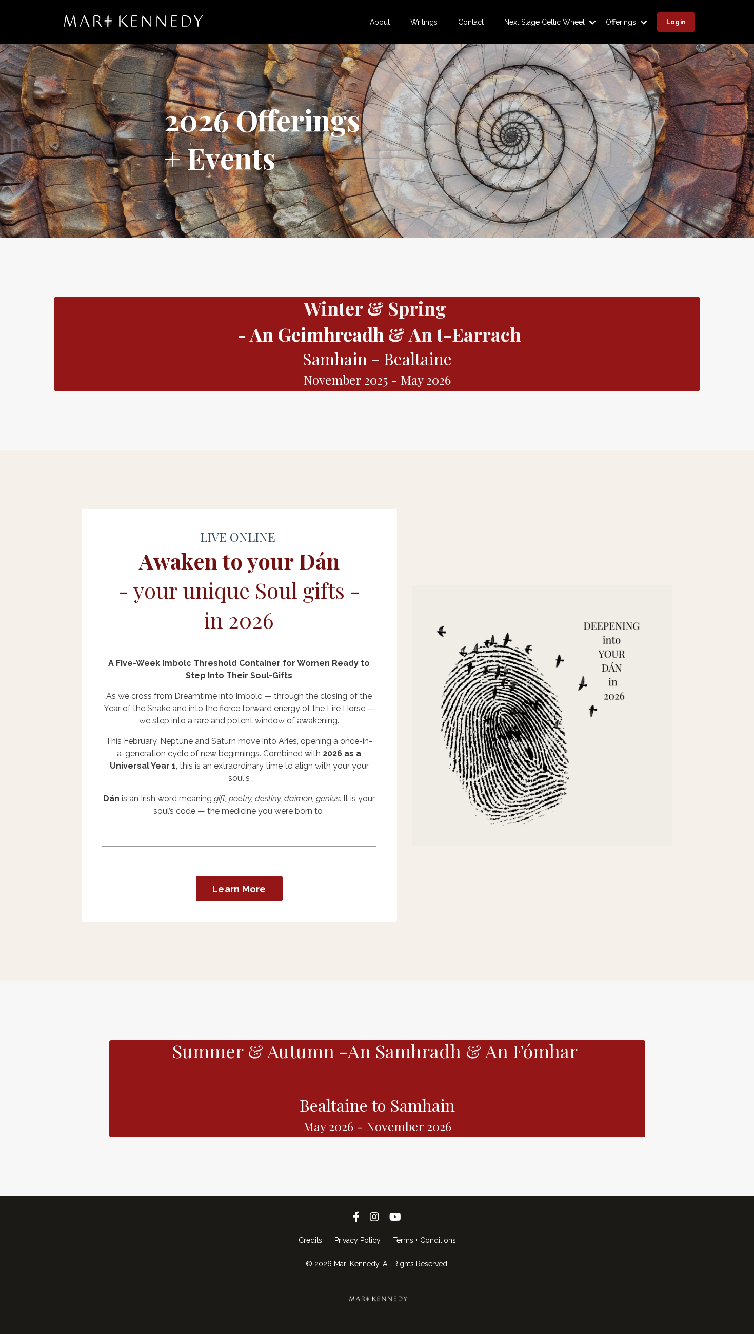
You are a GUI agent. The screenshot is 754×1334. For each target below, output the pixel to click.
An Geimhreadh (317, 334)
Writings (424, 22)
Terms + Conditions (424, 1240)
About (380, 22)
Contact (471, 22)
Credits (310, 1240)
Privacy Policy (357, 1240)
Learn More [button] (239, 889)
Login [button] (676, 22)
